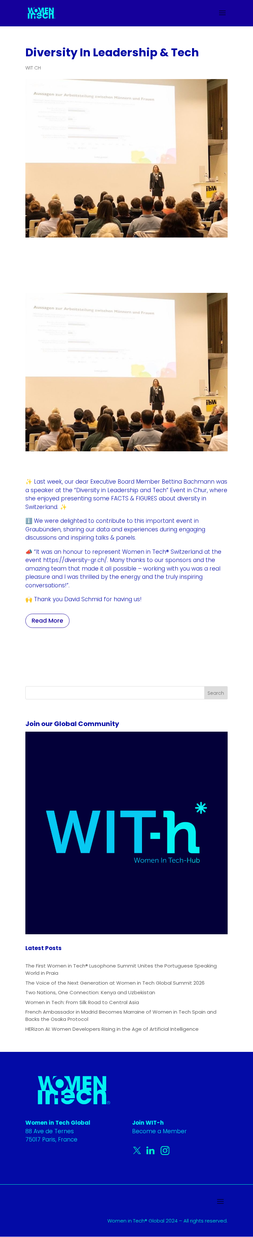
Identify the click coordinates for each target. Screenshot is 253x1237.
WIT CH (33, 68)
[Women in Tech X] (138, 1153)
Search (216, 693)
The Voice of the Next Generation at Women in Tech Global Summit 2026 (115, 982)
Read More (47, 620)
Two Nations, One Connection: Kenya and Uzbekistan (90, 992)
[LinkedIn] (151, 1153)
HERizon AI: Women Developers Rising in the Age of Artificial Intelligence (112, 1029)
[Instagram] (165, 1153)
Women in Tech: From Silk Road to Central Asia (82, 1002)
